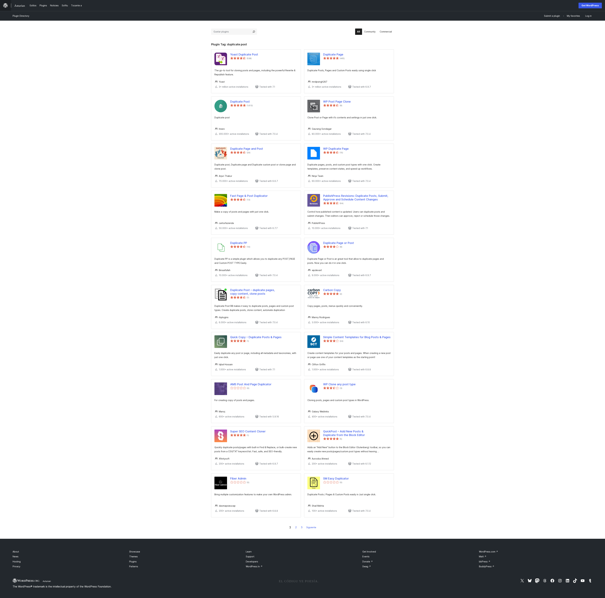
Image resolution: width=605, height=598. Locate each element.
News (15, 556)
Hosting (17, 561)
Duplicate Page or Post (338, 243)
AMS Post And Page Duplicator (250, 384)
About (16, 551)
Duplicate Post (240, 101)
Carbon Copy (332, 290)
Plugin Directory (21, 15)
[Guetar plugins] (254, 32)
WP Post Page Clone (337, 101)
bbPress (484, 561)
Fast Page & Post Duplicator (249, 195)
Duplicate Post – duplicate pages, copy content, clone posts (252, 291)
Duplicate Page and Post (246, 148)
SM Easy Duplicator (336, 478)
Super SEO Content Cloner (248, 431)
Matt (482, 556)
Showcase (134, 551)
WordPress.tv (254, 566)
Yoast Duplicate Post (244, 54)
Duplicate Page (333, 54)
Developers (252, 561)
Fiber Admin (238, 478)
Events (365, 556)
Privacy (16, 566)
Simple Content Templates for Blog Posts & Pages (357, 337)
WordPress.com (488, 551)
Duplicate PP (238, 243)
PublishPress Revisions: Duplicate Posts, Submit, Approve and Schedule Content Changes (355, 197)
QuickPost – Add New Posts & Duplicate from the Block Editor (344, 433)
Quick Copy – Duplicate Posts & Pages (256, 337)
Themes (133, 556)
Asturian (47, 581)
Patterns (133, 566)
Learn (249, 551)
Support (250, 556)
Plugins (133, 561)
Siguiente (311, 527)
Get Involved (369, 551)
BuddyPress (486, 566)
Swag (366, 566)
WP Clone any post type (339, 384)
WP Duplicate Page (336, 148)
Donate (367, 561)
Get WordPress (590, 5)
